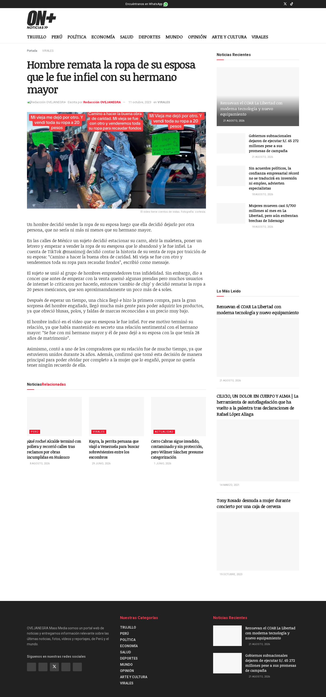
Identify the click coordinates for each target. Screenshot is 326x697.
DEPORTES (149, 37)
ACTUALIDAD (164, 431)
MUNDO (174, 37)
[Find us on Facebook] (273, 4)
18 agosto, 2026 (262, 194)
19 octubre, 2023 (230, 574)
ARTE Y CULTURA (229, 37)
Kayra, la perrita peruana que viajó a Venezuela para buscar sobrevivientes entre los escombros (114, 449)
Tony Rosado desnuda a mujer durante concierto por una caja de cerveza (253, 503)
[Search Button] (297, 37)
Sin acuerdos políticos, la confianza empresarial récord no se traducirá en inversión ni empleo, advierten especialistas (274, 178)
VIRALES (260, 37)
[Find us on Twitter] (285, 4)
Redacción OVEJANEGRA (102, 102)
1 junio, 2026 (162, 463)
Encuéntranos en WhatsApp (144, 4)
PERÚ (57, 37)
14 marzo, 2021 (229, 485)
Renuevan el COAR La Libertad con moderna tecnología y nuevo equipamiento (251, 108)
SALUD (126, 37)
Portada (32, 50)
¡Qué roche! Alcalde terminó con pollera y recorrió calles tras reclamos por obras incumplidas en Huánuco (54, 449)
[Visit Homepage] (45, 19)
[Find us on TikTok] (291, 4)
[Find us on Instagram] (279, 4)
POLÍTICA (77, 37)
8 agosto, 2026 (39, 463)
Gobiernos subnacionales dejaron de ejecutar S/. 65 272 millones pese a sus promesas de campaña (274, 143)
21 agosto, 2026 (233, 120)
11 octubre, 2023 (139, 102)
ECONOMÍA (103, 37)
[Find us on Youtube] (297, 4)
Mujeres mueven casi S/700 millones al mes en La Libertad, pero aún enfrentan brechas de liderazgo (273, 213)
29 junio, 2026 (100, 463)
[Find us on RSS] (77, 667)
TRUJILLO (36, 37)
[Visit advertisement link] (258, 258)
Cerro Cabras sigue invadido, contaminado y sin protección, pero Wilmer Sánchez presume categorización (177, 449)
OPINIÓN (197, 37)
